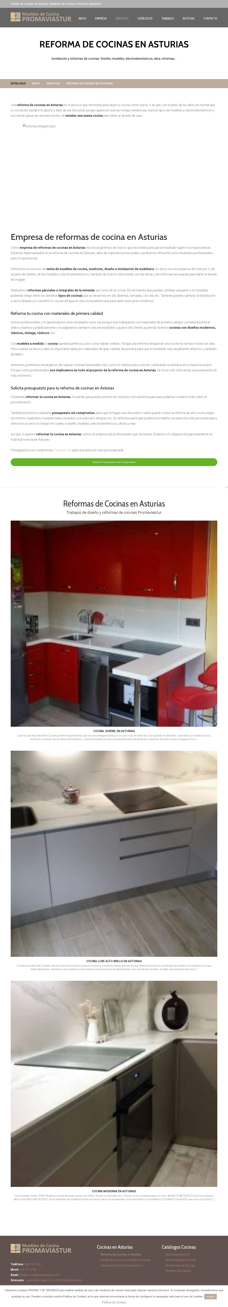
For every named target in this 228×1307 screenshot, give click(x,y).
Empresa (101, 18)
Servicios (122, 18)
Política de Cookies (114, 1302)
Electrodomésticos (178, 1254)
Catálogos (145, 18)
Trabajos (167, 18)
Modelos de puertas (178, 1271)
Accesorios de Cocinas (180, 1265)
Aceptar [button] (210, 1296)
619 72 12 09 (27, 1269)
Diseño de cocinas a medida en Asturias (126, 1260)
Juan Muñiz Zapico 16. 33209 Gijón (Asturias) (54, 1280)
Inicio (82, 18)
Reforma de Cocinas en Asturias (121, 1254)
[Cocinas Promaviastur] (26, 16)
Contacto (210, 18)
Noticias (189, 18)
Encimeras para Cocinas (181, 1260)
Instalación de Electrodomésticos (122, 1265)
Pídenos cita (63, 450)
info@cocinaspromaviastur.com (39, 1275)
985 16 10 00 (33, 1264)
